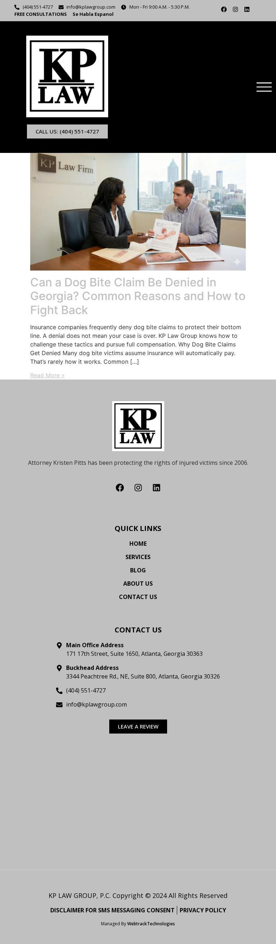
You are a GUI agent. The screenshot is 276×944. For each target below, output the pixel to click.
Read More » (47, 375)
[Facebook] (224, 9)
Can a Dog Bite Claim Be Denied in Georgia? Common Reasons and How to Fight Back (137, 296)
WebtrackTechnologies (151, 924)
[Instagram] (235, 9)
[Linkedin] (247, 9)
